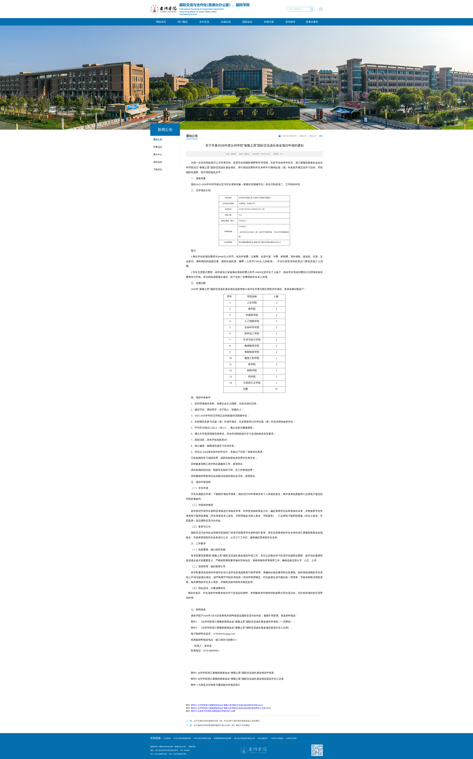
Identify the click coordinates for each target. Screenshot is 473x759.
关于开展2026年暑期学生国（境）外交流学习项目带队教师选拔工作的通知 (222, 721)
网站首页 (161, 21)
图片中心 (157, 154)
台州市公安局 (291, 738)
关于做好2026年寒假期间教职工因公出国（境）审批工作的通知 (218, 725)
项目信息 (157, 162)
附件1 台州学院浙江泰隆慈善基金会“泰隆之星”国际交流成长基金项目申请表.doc (227, 705)
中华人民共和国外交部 (202, 738)
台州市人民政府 (277, 738)
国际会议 (247, 21)
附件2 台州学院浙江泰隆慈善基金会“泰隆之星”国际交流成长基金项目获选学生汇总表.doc (230, 708)
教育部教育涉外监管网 (222, 738)
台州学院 (167, 738)
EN (321, 9)
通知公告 (157, 139)
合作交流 (204, 21)
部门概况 (183, 21)
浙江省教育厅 (263, 738)
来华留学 (290, 21)
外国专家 (269, 21)
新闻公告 (303, 136)
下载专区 (157, 169)
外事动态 (157, 147)
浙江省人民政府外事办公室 (244, 738)
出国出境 (226, 21)
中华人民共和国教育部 (182, 738)
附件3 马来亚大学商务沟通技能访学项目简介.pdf (213, 711)
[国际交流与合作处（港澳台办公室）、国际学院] (200, 9)
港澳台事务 (312, 21)
